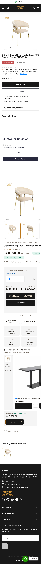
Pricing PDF (30, 321)
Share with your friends (15, 108)
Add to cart (20, 84)
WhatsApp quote (12, 321)
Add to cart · (22, 296)
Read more (23, 74)
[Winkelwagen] (38, 8)
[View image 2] (30, 231)
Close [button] (20, 507)
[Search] (8, 7)
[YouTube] (12, 499)
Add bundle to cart (14, 422)
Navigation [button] (3, 7)
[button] (12, 67)
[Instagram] (3, 499)
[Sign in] (34, 8)
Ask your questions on (16, 487)
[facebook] (16, 499)
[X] (21, 500)
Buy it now (20, 91)
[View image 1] (12, 231)
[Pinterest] (7, 499)
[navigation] (14, 48)
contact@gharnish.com (13, 484)
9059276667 (9, 481)
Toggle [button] (38, 116)
